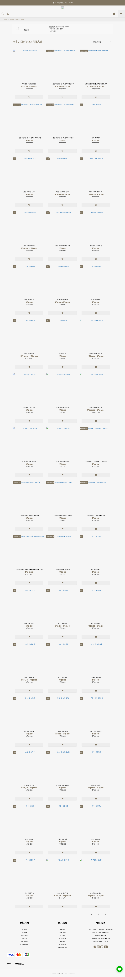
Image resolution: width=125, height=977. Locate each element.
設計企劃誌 (24, 935)
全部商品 (4, 19)
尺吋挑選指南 (62, 932)
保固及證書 (62, 945)
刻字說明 (62, 935)
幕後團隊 (24, 932)
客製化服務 (62, 938)
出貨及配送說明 (62, 948)
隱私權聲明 (24, 941)
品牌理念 (24, 929)
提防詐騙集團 (24, 945)
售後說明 (62, 941)
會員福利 (62, 929)
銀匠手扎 (24, 938)
